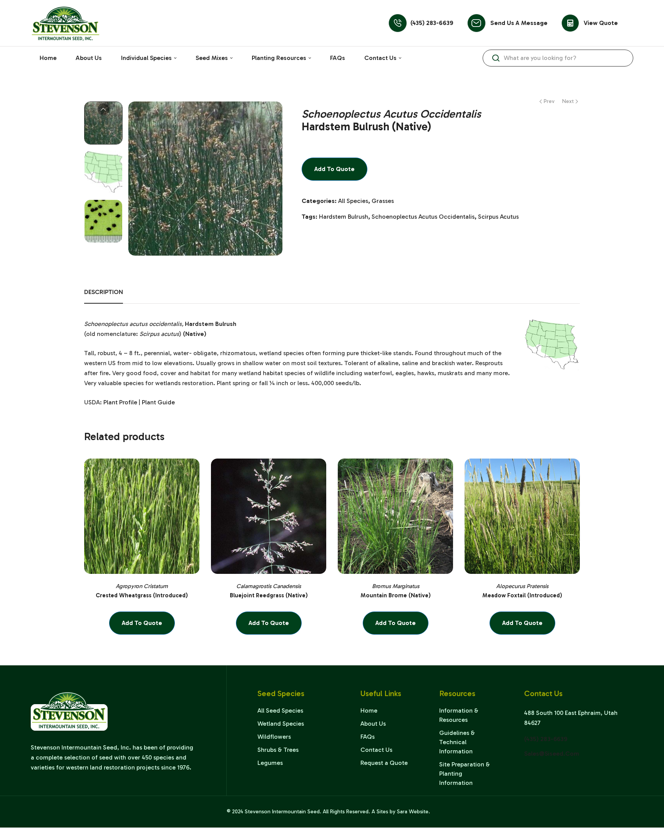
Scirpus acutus (498, 216)
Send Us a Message (519, 23)
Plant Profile (120, 402)
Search (496, 58)
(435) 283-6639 (431, 23)
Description (103, 292)
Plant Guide (158, 402)
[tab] (103, 295)
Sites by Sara (392, 811)
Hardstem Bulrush (343, 216)
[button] (269, 113)
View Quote (601, 23)
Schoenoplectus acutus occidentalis (423, 216)
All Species (353, 200)
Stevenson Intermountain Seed (282, 811)
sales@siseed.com (551, 753)
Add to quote (334, 169)
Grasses (383, 200)
